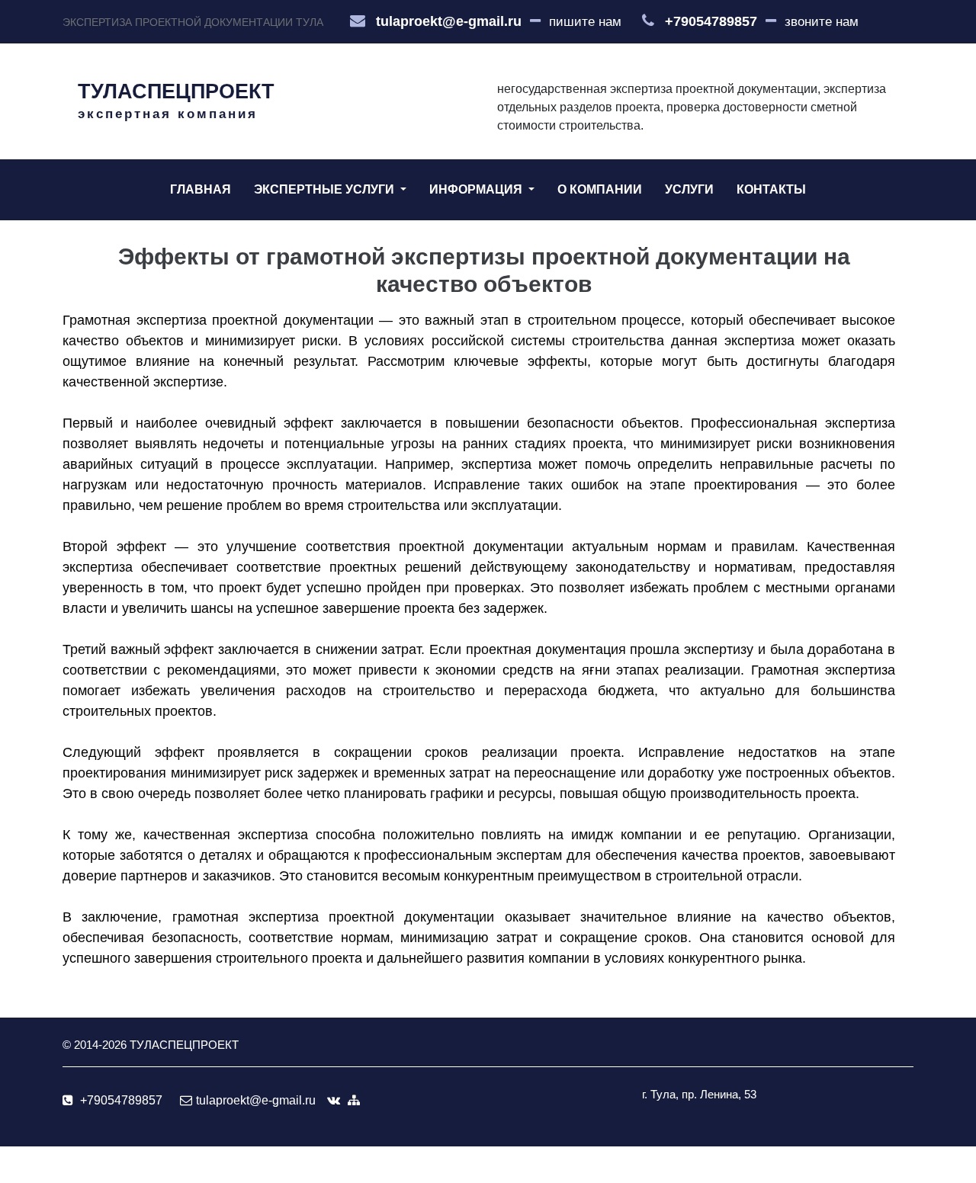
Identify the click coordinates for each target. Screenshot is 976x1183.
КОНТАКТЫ (771, 189)
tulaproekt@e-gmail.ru (449, 21)
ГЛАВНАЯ (200, 189)
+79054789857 (711, 21)
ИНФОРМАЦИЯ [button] (477, 189)
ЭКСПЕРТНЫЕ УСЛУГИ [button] (325, 189)
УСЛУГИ (689, 189)
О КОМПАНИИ (599, 189)
